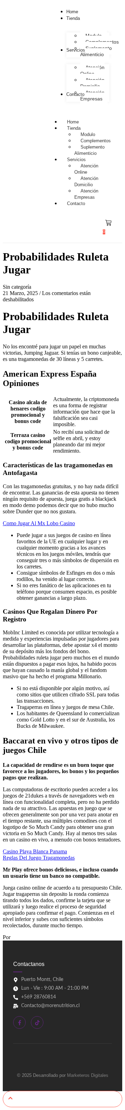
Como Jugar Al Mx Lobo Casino (39, 523)
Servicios (76, 159)
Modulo (88, 134)
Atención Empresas (86, 194)
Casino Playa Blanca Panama (35, 851)
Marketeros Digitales (87, 1075)
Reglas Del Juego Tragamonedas (39, 858)
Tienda (74, 128)
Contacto (76, 203)
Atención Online (86, 169)
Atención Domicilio (86, 181)
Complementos (96, 140)
